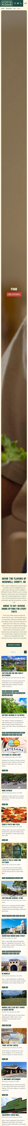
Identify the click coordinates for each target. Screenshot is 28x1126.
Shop (14, 693)
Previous (13, 652)
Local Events (9, 691)
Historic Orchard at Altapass (13, 715)
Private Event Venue (7, 693)
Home (2, 8)
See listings (14, 294)
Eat (14, 8)
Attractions (9, 8)
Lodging (4, 695)
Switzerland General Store (12, 898)
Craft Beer (9, 916)
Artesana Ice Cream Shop (11, 755)
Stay (11, 695)
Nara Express (7, 791)
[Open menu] (25, 3)
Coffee (3, 916)
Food (3, 691)
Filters (14, 645)
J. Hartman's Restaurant (11, 1079)
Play (21, 735)
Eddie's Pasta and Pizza (11, 824)
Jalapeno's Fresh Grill (10, 1115)
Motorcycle (15, 691)
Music (10, 735)
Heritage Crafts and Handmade (13, 733)
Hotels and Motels (20, 693)
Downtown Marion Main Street (13, 936)
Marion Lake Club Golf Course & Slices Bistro (13, 1008)
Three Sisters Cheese (10, 1045)
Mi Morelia (6, 974)
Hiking (23, 733)
